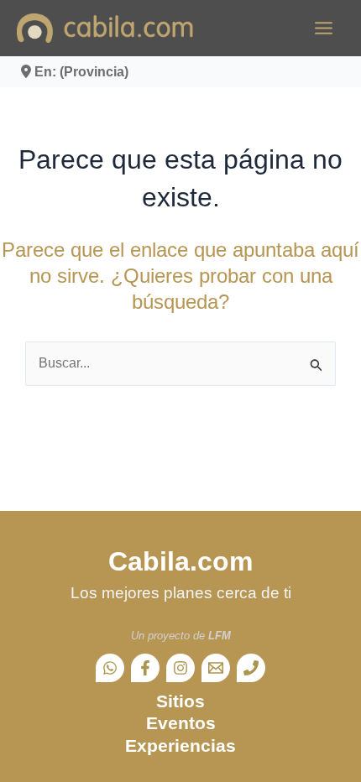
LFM (219, 635)
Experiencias (180, 745)
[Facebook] (145, 668)
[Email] (215, 668)
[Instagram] (180, 668)
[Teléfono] (251, 668)
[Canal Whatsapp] (110, 668)
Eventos (181, 722)
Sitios (180, 701)
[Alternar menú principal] (323, 28)
